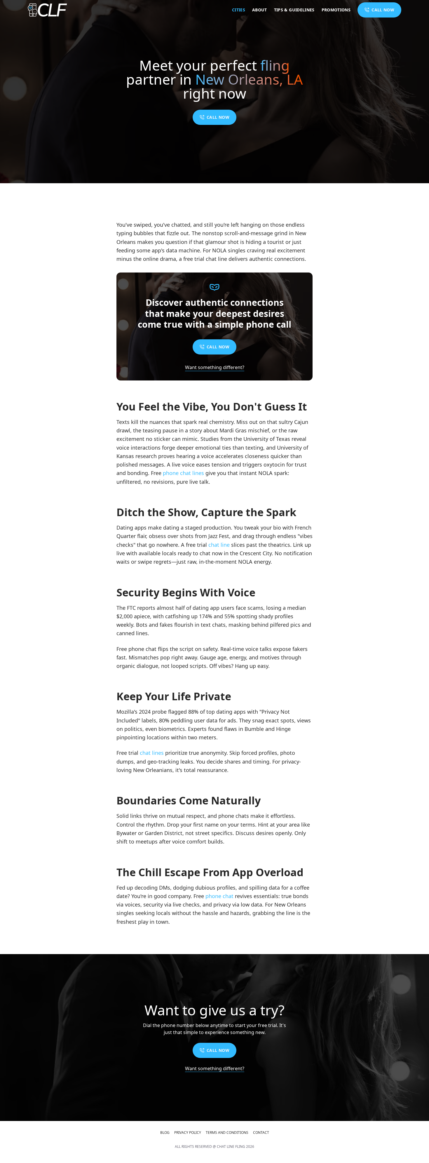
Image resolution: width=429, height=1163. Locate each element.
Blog (165, 1132)
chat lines (152, 752)
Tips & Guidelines (294, 10)
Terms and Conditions (227, 1132)
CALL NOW (383, 10)
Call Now (218, 117)
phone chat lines (183, 472)
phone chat (219, 896)
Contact (261, 1132)
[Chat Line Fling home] (47, 10)
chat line (219, 544)
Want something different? (214, 367)
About (259, 10)
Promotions (336, 10)
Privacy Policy (187, 1132)
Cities (238, 10)
